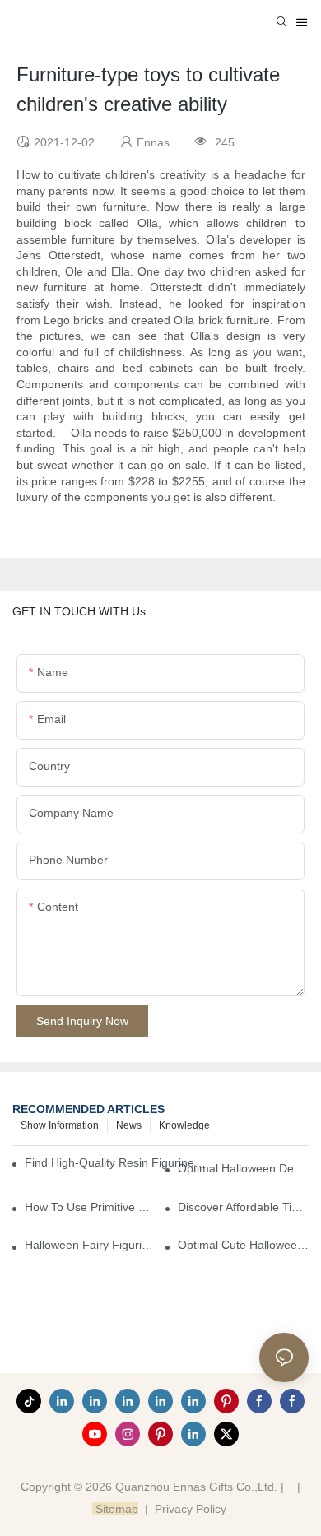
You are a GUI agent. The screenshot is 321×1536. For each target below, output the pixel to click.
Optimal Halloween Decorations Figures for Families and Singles (243, 1168)
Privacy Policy (190, 1508)
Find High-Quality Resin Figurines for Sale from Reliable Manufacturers (116, 1162)
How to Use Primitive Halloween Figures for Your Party (90, 1206)
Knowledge (184, 1125)
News (129, 1125)
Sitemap (115, 1508)
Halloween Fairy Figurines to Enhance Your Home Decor (90, 1244)
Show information (60, 1125)
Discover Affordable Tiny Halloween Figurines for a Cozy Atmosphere (243, 1206)
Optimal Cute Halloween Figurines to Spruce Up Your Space (243, 1244)
